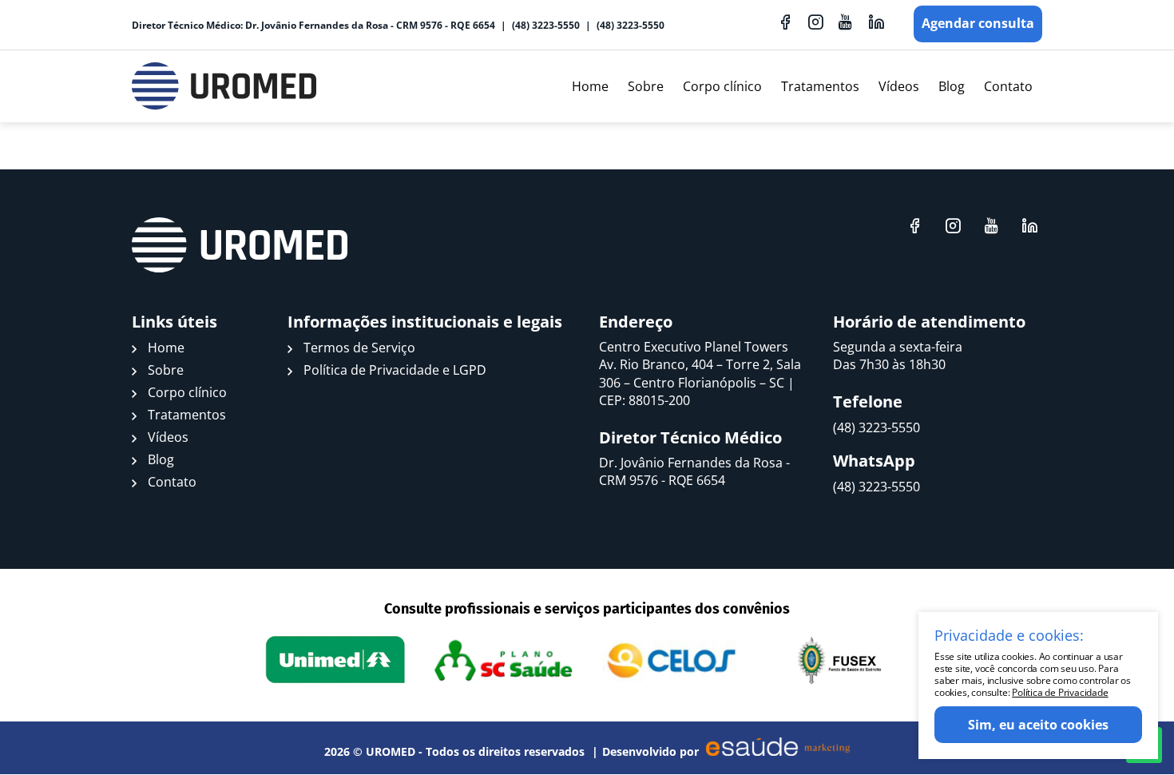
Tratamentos (820, 86)
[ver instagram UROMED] (815, 22)
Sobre (646, 86)
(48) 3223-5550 (546, 25)
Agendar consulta (978, 23)
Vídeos (899, 86)
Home (590, 86)
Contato (1008, 86)
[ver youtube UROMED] (846, 22)
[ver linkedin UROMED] (876, 22)
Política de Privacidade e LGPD (394, 370)
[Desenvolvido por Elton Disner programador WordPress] (239, 245)
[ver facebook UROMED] (785, 22)
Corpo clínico (722, 86)
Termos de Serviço (359, 347)
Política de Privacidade (1060, 692)
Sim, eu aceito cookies (1038, 724)
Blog (951, 86)
